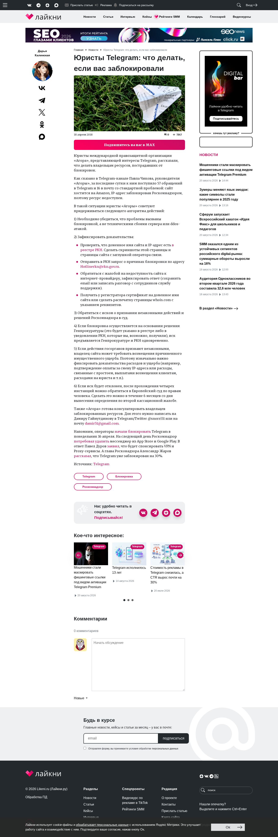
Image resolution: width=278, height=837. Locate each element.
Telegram (101, 464)
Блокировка (124, 476)
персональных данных (165, 748)
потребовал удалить (91, 441)
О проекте (169, 798)
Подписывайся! (108, 518)
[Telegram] (42, 100)
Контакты (169, 804)
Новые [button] (79, 698)
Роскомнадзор (92, 486)
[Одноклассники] (42, 124)
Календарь (195, 16)
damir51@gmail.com (102, 423)
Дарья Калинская (42, 53)
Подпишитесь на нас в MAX (129, 145)
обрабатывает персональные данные (102, 824)
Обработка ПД (36, 797)
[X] (42, 112)
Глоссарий (217, 16)
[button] (124, 600)
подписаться (173, 738)
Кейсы (147, 16)
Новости (89, 16)
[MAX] (42, 137)
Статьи (108, 16)
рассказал (82, 456)
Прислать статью (174, 811)
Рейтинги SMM (169, 16)
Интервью (127, 16)
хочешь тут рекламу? (226, 133)
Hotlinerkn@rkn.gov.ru (99, 267)
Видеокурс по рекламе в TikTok (135, 800)
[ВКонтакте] (42, 88)
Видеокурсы (242, 16)
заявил (113, 446)
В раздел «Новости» (216, 308)
